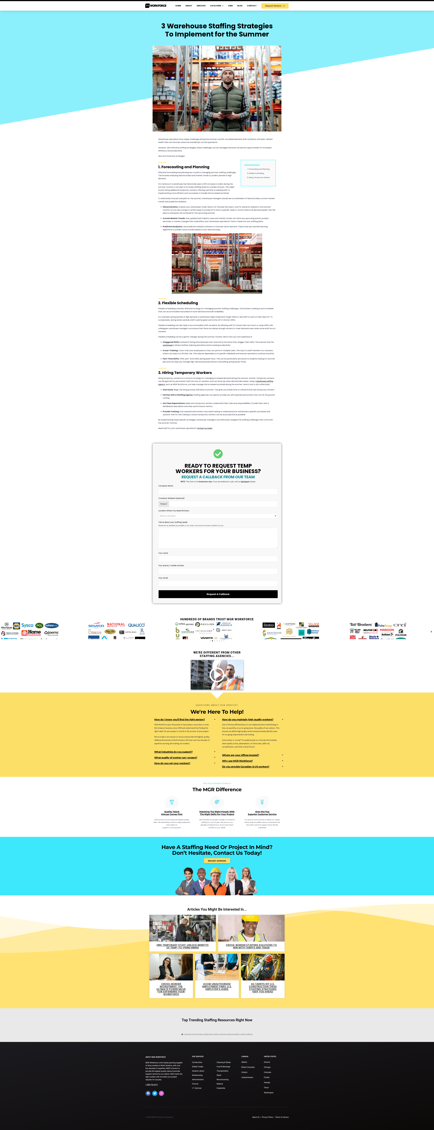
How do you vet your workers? (172, 763)
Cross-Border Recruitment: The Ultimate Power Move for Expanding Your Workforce (171, 989)
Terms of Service (282, 1117)
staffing (216, 1034)
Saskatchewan (247, 1077)
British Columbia (248, 1067)
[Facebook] (148, 1093)
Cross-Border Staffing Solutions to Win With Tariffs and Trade (251, 946)
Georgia (267, 1082)
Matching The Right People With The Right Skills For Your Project (217, 813)
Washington (269, 1093)
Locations (215, 5)
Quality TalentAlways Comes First (171, 813)
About (188, 5)
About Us (255, 1117)
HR (197, 1034)
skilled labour (208, 1034)
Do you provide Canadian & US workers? (245, 766)
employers (187, 1034)
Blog (239, 5)
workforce (249, 1034)
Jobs (230, 5)
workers (242, 1034)
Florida (266, 1077)
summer (223, 1034)
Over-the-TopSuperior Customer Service (262, 813)
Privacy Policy (267, 1117)
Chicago (267, 1067)
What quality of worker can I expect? (175, 757)
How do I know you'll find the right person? (179, 719)
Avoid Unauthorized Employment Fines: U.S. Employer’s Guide (217, 986)
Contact (252, 5)
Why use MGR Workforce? (237, 760)
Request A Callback (218, 594)
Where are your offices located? (240, 755)
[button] (210, 640)
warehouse (168, 345)
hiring (194, 1034)
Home (178, 5)
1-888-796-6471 (151, 1085)
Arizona (267, 1062)
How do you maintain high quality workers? (247, 719)
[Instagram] (161, 1093)
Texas (266, 1087)
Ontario (244, 1072)
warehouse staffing (233, 1034)
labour (201, 1034)
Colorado (267, 1072)
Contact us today (204, 428)
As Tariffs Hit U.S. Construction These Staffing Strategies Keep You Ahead (263, 987)
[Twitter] (154, 1093)
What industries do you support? (173, 751)
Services (201, 5)
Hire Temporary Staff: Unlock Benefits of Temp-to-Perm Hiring (183, 946)
